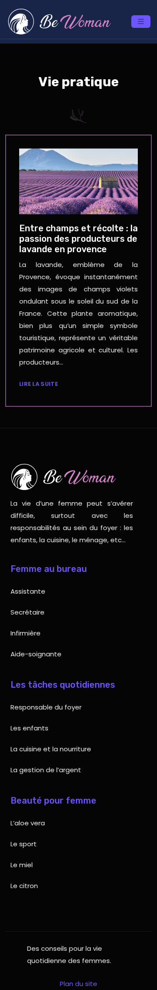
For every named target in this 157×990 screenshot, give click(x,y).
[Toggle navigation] (140, 21)
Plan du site (78, 983)
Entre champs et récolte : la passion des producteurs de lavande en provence (78, 238)
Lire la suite (38, 384)
